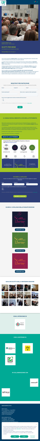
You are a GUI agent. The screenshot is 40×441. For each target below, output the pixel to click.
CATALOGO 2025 (20, 229)
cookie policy (18, 428)
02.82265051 (4, 411)
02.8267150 (12, 411)
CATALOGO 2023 (20, 271)
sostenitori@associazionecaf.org (8, 420)
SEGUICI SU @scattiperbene (10, 136)
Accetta (24, 436)
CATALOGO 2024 (20, 250)
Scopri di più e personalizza (32, 436)
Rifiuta (15, 436)
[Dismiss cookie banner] (36, 424)
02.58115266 (12, 419)
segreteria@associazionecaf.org (8, 412)
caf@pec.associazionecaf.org (7, 413)
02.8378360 (4, 419)
